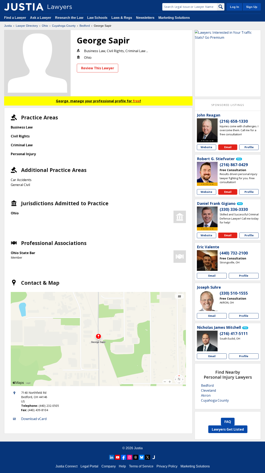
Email (227, 147)
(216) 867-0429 (234, 164)
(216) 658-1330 (234, 121)
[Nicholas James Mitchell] (207, 341)
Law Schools (97, 17)
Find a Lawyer (15, 17)
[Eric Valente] (207, 260)
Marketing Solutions (174, 17)
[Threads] (135, 457)
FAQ (227, 421)
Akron (206, 395)
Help (122, 466)
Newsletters (145, 17)
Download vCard (34, 419)
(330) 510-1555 (234, 293)
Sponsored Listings (227, 105)
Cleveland (208, 390)
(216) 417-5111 (234, 333)
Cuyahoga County (64, 25)
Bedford (85, 25)
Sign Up (251, 6)
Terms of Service (141, 466)
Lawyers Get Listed (228, 429)
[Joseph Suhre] (207, 300)
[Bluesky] (141, 457)
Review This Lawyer (97, 68)
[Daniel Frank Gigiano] (207, 216)
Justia (8, 25)
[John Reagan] (207, 128)
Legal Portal (89, 466)
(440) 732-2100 (234, 253)
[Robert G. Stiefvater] (207, 172)
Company (108, 466)
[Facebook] (123, 457)
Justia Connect (66, 466)
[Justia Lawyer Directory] (23, 7)
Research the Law (69, 17)
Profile (249, 147)
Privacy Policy (167, 466)
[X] (147, 457)
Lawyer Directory (27, 25)
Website (206, 147)
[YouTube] (117, 457)
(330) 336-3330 (234, 209)
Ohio (45, 25)
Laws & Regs (121, 17)
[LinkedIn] (111, 457)
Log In (234, 6)
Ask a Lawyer (41, 17)
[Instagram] (129, 457)
